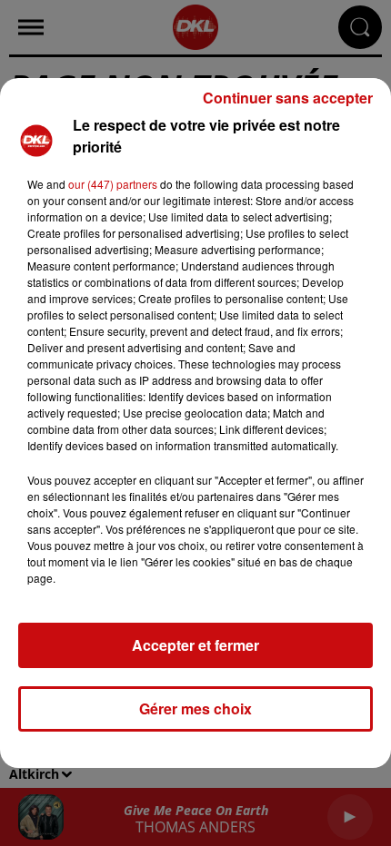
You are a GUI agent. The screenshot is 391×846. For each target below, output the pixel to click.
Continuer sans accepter (288, 97)
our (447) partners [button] (112, 184)
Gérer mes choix (195, 708)
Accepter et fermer (195, 644)
